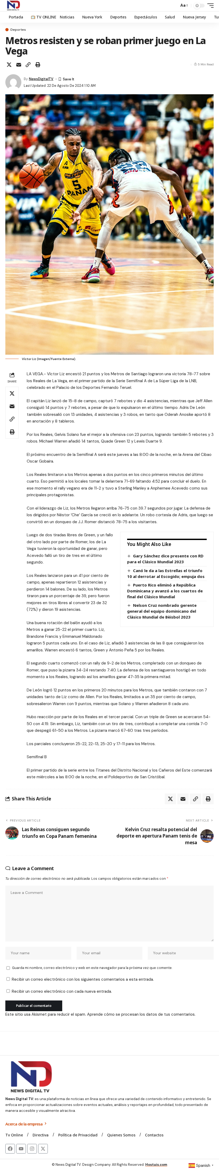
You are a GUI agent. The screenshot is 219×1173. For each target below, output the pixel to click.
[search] (174, 5)
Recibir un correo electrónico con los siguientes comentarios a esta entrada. (83, 979)
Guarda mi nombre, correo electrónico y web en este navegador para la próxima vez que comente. (92, 967)
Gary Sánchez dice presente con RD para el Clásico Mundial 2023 (165, 558)
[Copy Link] (28, 64)
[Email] (18, 64)
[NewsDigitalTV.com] (13, 6)
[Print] (37, 64)
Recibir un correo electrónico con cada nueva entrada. (62, 991)
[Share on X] (9, 64)
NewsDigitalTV (41, 79)
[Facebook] (10, 1149)
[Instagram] (32, 1149)
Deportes (18, 29)
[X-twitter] (43, 1149)
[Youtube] (21, 1149)
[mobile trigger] (209, 5)
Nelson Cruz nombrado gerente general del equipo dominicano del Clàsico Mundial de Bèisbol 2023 (162, 611)
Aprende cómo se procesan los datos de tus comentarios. (141, 1014)
